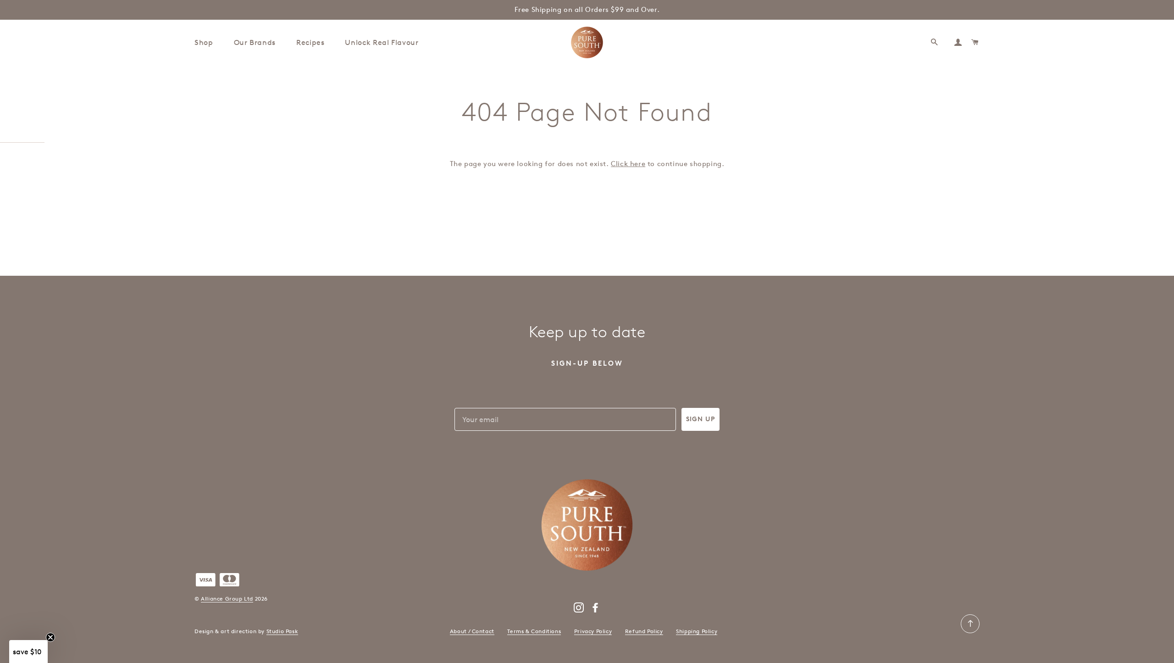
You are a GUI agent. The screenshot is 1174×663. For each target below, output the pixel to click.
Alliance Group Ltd (227, 598)
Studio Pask (282, 631)
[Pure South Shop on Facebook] (595, 609)
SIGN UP (700, 419)
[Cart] (975, 42)
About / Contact (472, 631)
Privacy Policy (593, 631)
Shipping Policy (696, 631)
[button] (28, 651)
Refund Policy (644, 631)
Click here (628, 164)
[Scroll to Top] (970, 631)
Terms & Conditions (534, 631)
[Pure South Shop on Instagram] (579, 609)
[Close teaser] (50, 637)
